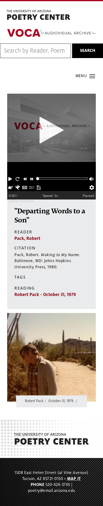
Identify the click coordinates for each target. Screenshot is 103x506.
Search (87, 50)
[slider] (37, 178)
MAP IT (74, 479)
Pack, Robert (27, 238)
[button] (11, 178)
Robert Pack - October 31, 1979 (45, 294)
